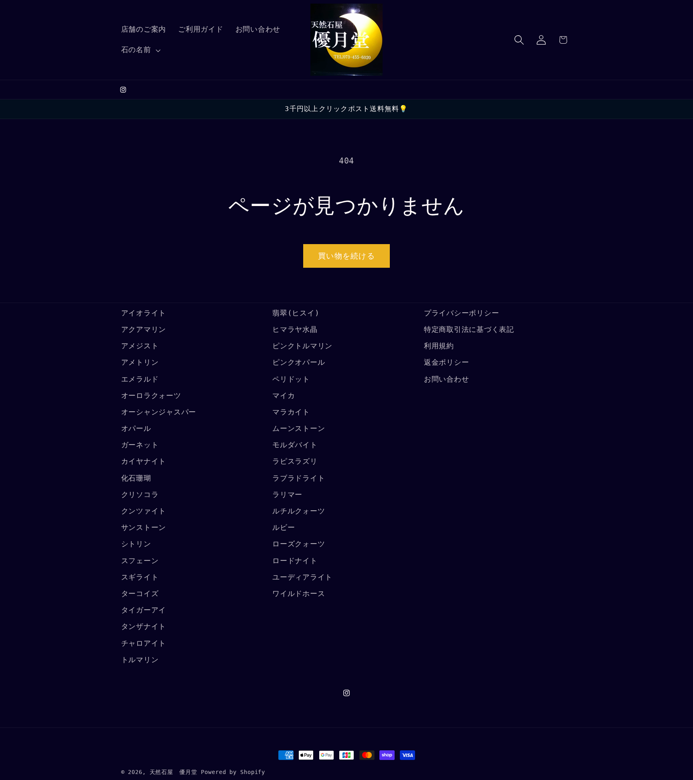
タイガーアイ (143, 610)
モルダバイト (295, 445)
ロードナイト (295, 561)
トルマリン (140, 660)
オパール (136, 429)
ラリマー (287, 495)
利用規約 (439, 346)
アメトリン (140, 363)
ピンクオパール (298, 363)
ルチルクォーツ (298, 511)
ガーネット (140, 445)
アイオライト (143, 313)
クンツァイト (143, 511)
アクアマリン (143, 329)
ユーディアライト (302, 577)
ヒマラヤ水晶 (295, 329)
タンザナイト (143, 627)
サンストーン (143, 528)
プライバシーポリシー (461, 313)
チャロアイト (143, 643)
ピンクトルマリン (302, 346)
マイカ (283, 396)
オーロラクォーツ (151, 396)
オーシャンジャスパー (159, 412)
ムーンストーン (298, 429)
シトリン (136, 544)
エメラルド (140, 379)
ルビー (283, 528)
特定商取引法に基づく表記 (469, 329)
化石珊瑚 (136, 478)
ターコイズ (140, 594)
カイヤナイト (143, 462)
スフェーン (140, 561)
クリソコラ (140, 495)
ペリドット (291, 379)
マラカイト (291, 412)
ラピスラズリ (295, 462)
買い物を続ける (346, 256)
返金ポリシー (446, 363)
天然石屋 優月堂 (173, 772)
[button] (140, 50)
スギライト (140, 577)
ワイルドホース (298, 594)
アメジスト (140, 346)
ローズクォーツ (298, 544)
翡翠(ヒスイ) (295, 313)
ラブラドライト (298, 478)
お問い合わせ (446, 379)
